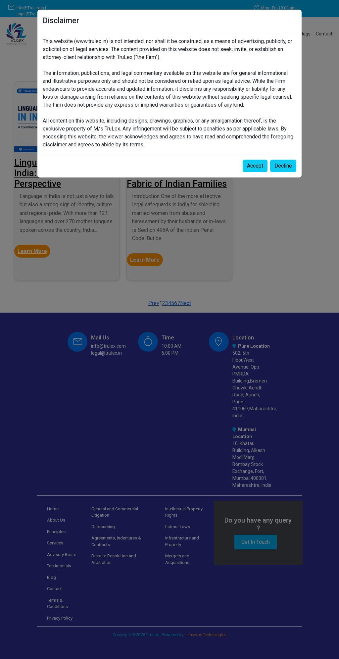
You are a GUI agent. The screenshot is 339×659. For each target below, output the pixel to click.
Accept (255, 166)
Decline (283, 166)
